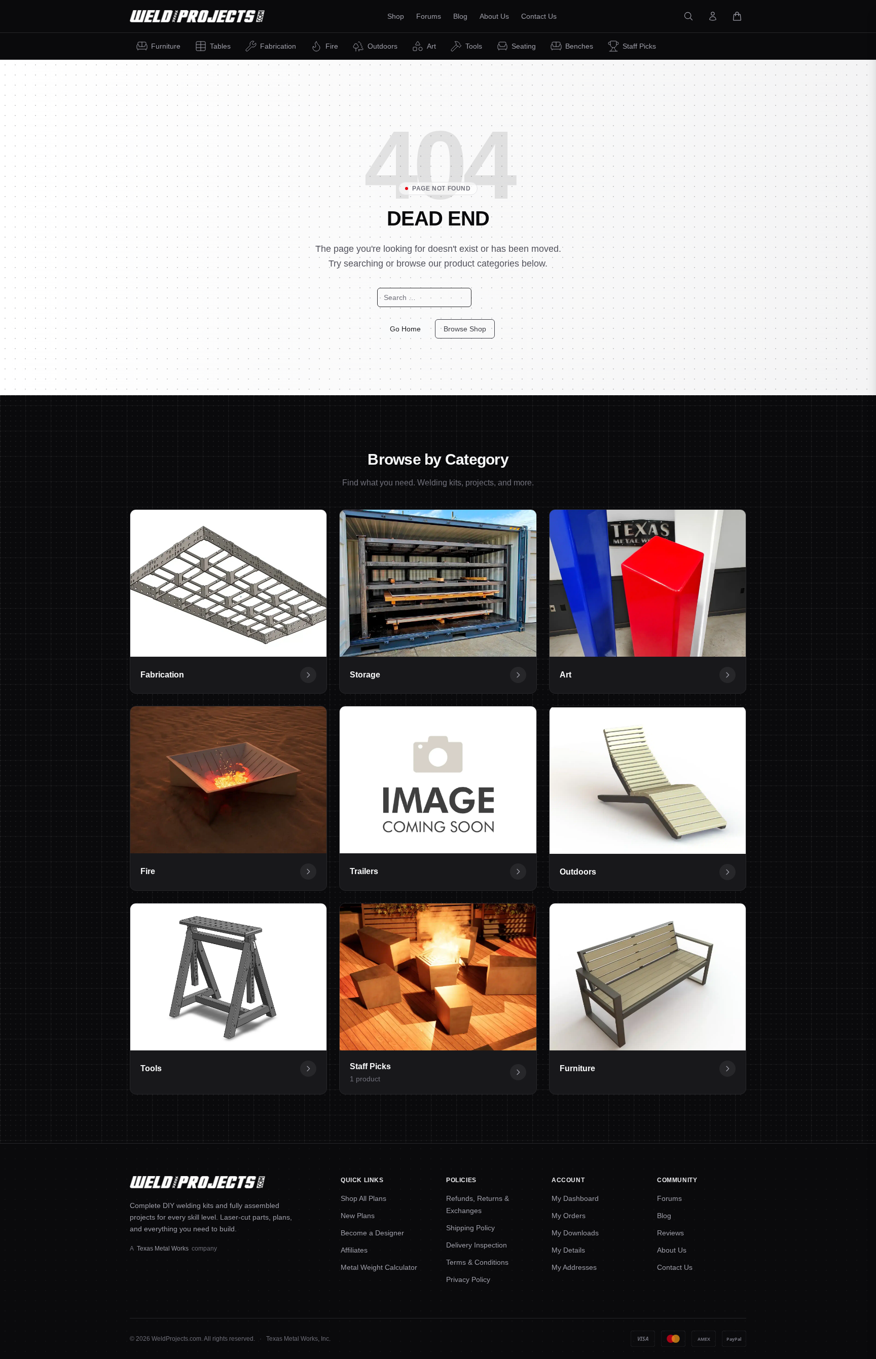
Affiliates (354, 1250)
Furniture (165, 46)
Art (431, 46)
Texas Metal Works (163, 1248)
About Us (671, 1250)
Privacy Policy (468, 1279)
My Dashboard (575, 1198)
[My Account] (713, 16)
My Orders (569, 1216)
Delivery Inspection (476, 1245)
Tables (220, 46)
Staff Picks (639, 46)
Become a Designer (372, 1233)
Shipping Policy (470, 1228)
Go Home (405, 329)
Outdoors (382, 46)
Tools (473, 46)
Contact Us (674, 1267)
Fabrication (278, 46)
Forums (669, 1198)
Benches (579, 46)
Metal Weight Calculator (379, 1267)
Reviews (670, 1233)
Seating (524, 46)
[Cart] (737, 16)
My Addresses (574, 1267)
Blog (664, 1216)
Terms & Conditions (477, 1262)
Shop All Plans (363, 1198)
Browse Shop (465, 329)
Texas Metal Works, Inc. (298, 1338)
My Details (568, 1250)
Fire (331, 46)
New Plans (358, 1216)
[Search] (688, 16)
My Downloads (575, 1233)
